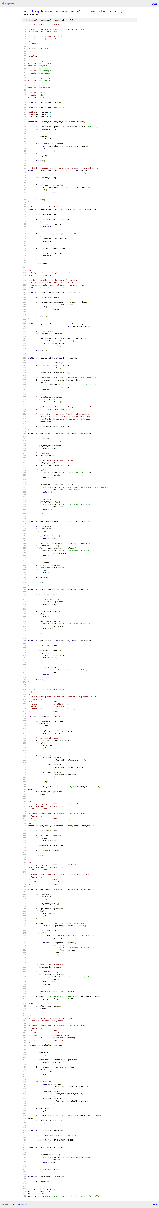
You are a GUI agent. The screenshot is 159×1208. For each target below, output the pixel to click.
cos (24, 11)
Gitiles (14, 1204)
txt (149, 1204)
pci (110, 11)
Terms (26, 1204)
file (70, 20)
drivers (103, 11)
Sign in (154, 4)
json (155, 1204)
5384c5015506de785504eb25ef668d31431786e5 (72, 11)
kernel (44, 11)
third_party (33, 11)
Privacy (20, 1204)
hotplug (118, 11)
